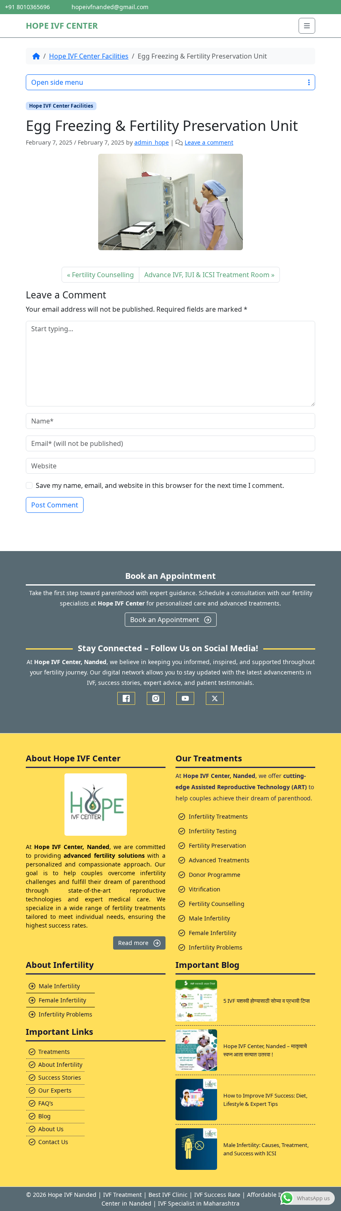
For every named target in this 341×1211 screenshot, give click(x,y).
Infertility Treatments (218, 816)
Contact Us (53, 1142)
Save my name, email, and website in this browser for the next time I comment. (160, 485)
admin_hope (151, 142)
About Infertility (60, 1064)
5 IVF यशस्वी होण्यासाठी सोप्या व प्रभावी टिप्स (266, 1000)
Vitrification (204, 889)
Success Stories (59, 1077)
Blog (44, 1116)
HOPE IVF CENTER (62, 25)
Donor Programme (214, 875)
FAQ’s (45, 1103)
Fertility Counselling (103, 274)
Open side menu (57, 82)
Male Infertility (209, 918)
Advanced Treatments (219, 860)
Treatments (54, 1052)
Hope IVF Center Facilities (88, 56)
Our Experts (55, 1090)
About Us (51, 1129)
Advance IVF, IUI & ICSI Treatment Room (206, 274)
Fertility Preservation (217, 845)
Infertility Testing (213, 831)
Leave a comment (209, 142)
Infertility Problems (215, 947)
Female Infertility (212, 933)
